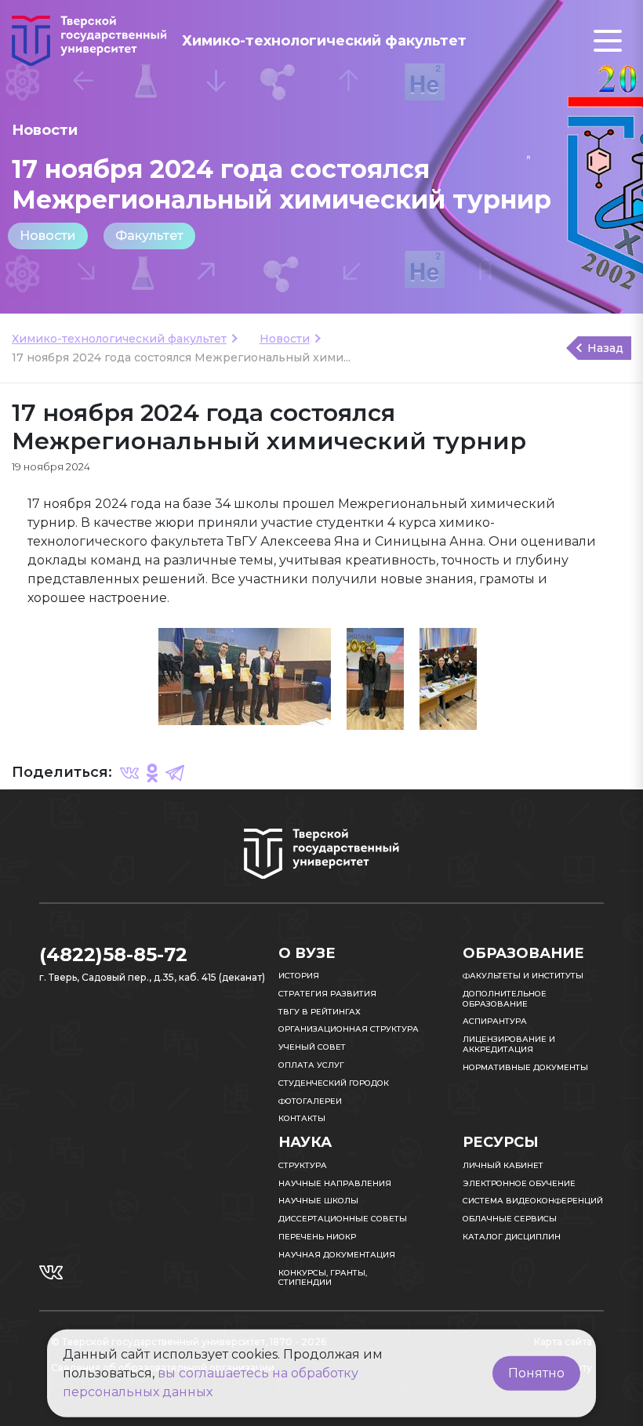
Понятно (536, 1373)
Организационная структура (348, 1029)
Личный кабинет (503, 1165)
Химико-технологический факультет (119, 339)
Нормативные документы (525, 1067)
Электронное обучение (519, 1183)
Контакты (301, 1118)
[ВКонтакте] (129, 772)
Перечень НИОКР (317, 1237)
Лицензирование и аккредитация (509, 1044)
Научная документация (336, 1255)
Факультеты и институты (523, 976)
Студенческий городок (333, 1083)
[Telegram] (174, 772)
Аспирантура (495, 1021)
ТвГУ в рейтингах (319, 1012)
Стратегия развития (327, 994)
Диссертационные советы (342, 1219)
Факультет (149, 235)
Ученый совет (312, 1047)
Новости (48, 235)
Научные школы (318, 1201)
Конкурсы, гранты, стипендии (322, 1278)
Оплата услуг (311, 1065)
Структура (302, 1165)
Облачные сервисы (510, 1219)
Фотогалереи (310, 1101)
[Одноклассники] (152, 772)
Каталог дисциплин (512, 1237)
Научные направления (334, 1183)
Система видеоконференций (533, 1201)
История (298, 976)
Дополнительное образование (505, 999)
